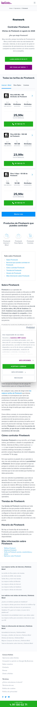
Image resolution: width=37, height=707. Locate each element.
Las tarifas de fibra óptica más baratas (13, 573)
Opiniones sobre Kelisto (10, 658)
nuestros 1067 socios (18, 338)
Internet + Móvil (6, 85)
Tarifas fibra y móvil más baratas (11, 579)
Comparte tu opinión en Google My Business (17, 661)
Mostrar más (18, 214)
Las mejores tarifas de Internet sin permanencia (16, 607)
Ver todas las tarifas (18, 67)
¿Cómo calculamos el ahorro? (12, 682)
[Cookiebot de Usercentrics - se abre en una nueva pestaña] (26, 328)
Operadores (17, 8)
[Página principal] (7, 3)
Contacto (5, 667)
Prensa (4, 670)
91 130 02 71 (19, 704)
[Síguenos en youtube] (9, 697)
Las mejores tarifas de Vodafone (11, 587)
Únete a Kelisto (7, 674)
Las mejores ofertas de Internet (11, 584)
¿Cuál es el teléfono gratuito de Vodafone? (14, 602)
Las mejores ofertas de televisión (12, 590)
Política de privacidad (9, 692)
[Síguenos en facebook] (2, 697)
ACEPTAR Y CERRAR (18, 366)
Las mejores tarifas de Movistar (11, 581)
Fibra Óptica (17, 85)
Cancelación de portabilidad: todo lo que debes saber (18, 615)
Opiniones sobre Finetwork (12, 556)
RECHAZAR (18, 378)
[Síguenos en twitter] (5, 697)
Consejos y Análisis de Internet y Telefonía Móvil (16, 635)
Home (11, 8)
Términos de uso (8, 685)
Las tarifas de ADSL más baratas (11, 576)
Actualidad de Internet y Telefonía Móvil (13, 632)
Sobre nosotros (7, 664)
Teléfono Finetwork (10, 548)
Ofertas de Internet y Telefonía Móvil (13, 638)
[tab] (8, 85)
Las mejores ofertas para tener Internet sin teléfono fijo (18, 604)
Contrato (26, 85)
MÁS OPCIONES (25, 360)
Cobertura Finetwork (10, 550)
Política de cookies (8, 688)
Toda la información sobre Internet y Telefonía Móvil (17, 643)
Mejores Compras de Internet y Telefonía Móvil (16, 640)
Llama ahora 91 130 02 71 (18, 59)
